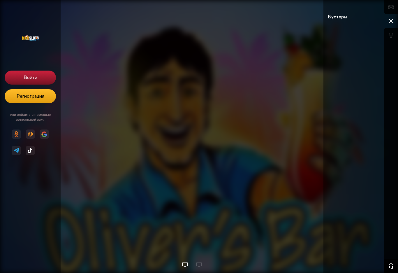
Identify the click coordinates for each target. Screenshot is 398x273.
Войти (30, 77)
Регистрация (30, 96)
